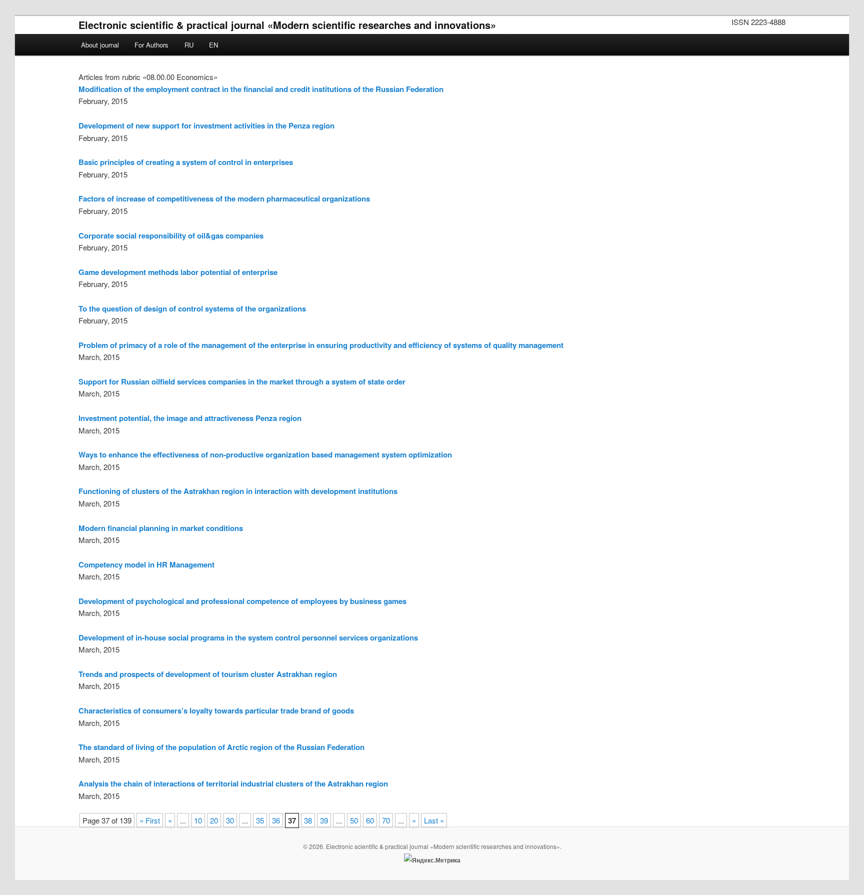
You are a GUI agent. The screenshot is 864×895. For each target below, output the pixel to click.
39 (324, 820)
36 (276, 820)
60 (370, 820)
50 (354, 820)
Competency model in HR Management (146, 564)
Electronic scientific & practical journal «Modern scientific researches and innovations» (287, 25)
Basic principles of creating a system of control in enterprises (185, 162)
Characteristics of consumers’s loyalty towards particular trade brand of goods (216, 710)
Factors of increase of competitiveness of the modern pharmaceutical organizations (224, 198)
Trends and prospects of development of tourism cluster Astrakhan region (207, 674)
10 (198, 820)
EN (213, 45)
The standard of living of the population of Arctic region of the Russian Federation (221, 747)
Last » (434, 820)
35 (260, 820)
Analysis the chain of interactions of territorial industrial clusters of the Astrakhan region (233, 783)
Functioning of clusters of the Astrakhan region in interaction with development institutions (238, 491)
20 (214, 820)
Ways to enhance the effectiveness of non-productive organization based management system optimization (265, 454)
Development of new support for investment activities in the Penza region (206, 125)
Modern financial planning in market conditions (160, 528)
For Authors (151, 45)
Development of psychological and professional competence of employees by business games (242, 601)
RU (189, 45)
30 (230, 820)
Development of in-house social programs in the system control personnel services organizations (248, 637)
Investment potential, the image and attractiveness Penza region (190, 418)
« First (150, 820)
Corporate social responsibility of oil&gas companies (171, 235)
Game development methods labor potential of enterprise (178, 272)
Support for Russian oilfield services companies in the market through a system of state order (242, 381)
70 (386, 820)
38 (308, 820)
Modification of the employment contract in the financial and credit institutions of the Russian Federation (261, 89)
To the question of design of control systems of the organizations (192, 308)
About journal (100, 45)
